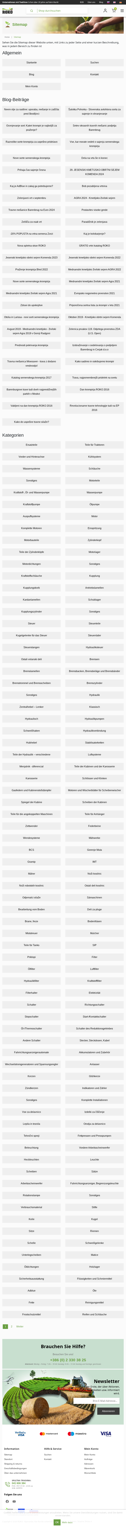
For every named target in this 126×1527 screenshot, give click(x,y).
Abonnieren (108, 1411)
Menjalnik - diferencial (31, 766)
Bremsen (94, 659)
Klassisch (94, 707)
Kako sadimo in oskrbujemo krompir (94, 361)
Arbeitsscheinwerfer (31, 1183)
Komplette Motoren (31, 528)
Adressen (88, 1464)
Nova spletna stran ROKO (31, 245)
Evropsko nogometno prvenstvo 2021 (94, 293)
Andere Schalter (31, 1040)
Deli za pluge (94, 909)
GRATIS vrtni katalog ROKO (94, 245)
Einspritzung (94, 528)
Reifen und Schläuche (94, 1314)
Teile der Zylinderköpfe (31, 552)
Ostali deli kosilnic (94, 885)
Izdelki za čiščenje (94, 1112)
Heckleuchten (31, 1159)
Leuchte (94, 1159)
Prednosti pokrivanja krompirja (31, 345)
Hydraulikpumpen (94, 719)
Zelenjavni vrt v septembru (31, 198)
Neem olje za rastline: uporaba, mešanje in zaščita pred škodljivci (31, 111)
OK (57, 1522)
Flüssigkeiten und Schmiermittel (94, 1278)
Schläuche (94, 468)
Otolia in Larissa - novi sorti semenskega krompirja (31, 317)
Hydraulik (94, 695)
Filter (94, 957)
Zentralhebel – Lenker (31, 707)
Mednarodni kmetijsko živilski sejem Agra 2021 (94, 281)
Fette (31, 1302)
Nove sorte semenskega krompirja (31, 158)
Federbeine (94, 826)
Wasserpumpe (94, 492)
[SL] (108, 2)
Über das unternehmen (15, 1473)
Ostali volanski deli (31, 659)
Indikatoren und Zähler (94, 1088)
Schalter (31, 1004)
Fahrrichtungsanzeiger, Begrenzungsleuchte (94, 1183)
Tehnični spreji (31, 1135)
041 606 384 (19, 1483)
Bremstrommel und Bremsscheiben (31, 683)
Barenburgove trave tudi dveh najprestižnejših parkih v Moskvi (32, 391)
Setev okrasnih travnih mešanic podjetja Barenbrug (94, 127)
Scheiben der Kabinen (94, 802)
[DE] (121, 2)
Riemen (94, 1231)
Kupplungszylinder (31, 611)
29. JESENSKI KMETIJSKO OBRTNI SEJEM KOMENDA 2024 (94, 172)
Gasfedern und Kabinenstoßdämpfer (31, 790)
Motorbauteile (31, 540)
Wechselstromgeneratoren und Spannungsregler (31, 1064)
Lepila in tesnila (31, 1124)
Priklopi (31, 957)
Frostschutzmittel (31, 1314)
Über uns (91, 2)
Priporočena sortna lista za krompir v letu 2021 (94, 305)
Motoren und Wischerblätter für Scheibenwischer (94, 790)
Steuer (31, 623)
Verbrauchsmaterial (31, 1207)
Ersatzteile (31, 445)
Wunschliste (90, 1473)
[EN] (114, 2)
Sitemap (8, 1454)
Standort (8, 1459)
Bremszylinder (94, 683)
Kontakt (94, 74)
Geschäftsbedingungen (15, 1468)
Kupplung (94, 576)
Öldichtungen (31, 1267)
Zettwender (31, 826)
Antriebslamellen (94, 587)
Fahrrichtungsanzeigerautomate (31, 1052)
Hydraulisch (31, 719)
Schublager (94, 599)
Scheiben (31, 1171)
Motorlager (94, 552)
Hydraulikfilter (31, 981)
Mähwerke (94, 838)
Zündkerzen (31, 1088)
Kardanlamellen (31, 599)
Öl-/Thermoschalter (31, 1028)
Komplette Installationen (94, 1100)
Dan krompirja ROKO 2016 (94, 389)
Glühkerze (94, 1076)
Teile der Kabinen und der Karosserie (94, 766)
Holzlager (94, 1267)
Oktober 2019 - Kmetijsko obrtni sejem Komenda (94, 317)
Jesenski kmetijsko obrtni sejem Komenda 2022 (94, 257)
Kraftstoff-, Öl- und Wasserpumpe (31, 492)
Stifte (94, 1207)
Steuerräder (94, 635)
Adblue (31, 1290)
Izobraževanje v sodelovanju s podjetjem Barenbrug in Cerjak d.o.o (94, 347)
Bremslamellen (31, 671)
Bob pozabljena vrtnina (94, 186)
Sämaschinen (94, 897)
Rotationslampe (31, 1195)
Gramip (31, 861)
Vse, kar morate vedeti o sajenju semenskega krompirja (94, 144)
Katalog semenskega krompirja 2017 (31, 377)
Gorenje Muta (94, 850)
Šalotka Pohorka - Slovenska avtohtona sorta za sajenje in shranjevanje (94, 111)
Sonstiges (31, 480)
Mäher (31, 873)
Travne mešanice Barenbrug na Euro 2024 (31, 210)
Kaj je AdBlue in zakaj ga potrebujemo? (31, 186)
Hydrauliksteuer (94, 647)
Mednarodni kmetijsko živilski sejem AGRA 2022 (94, 269)
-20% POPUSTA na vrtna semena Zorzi (31, 233)
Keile (31, 1219)
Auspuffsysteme (31, 516)
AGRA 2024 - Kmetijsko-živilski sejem (94, 198)
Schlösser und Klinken (94, 778)
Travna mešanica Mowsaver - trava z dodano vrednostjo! (31, 363)
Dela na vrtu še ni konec (94, 158)
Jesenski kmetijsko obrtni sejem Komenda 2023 (31, 257)
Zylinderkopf (94, 540)
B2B (82, 2)
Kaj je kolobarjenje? (94, 233)
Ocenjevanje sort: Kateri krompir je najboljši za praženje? (31, 127)
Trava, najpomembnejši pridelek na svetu (94, 377)
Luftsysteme (94, 754)
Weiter (19, 1326)
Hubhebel (31, 742)
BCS (31, 850)
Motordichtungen (31, 564)
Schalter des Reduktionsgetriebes (94, 1028)
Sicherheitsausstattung (31, 1278)
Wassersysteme (31, 468)
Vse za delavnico (31, 1112)
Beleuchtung (31, 1147)
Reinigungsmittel (94, 1302)
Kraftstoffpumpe (31, 504)
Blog (101, 2)
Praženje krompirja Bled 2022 (31, 269)
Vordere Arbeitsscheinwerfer (94, 1147)
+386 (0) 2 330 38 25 (68, 1360)
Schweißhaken (31, 730)
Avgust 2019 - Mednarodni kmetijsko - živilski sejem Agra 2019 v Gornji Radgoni (31, 331)
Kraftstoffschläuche (31, 576)
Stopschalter (31, 1016)
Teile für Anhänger (94, 814)
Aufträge (88, 1459)
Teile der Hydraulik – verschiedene (31, 754)
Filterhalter (31, 993)
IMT (95, 861)
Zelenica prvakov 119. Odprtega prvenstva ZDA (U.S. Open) (94, 331)
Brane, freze (31, 921)
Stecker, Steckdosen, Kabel (95, 1040)
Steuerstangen (31, 647)
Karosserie (31, 778)
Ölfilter (31, 969)
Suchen (94, 62)
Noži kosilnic (95, 873)
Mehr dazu (67, 1522)
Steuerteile (94, 623)
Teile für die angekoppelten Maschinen (31, 814)
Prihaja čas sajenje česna (32, 170)
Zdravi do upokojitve (31, 305)
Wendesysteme (31, 838)
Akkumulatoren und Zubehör (94, 1052)
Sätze (94, 1171)
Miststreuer (31, 933)
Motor (94, 516)
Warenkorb (89, 1468)
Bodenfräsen (95, 921)
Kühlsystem (94, 456)
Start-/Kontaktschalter (94, 1016)
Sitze (31, 1231)
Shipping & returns (13, 1464)
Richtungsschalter (94, 1004)
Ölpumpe (95, 504)
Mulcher (94, 933)
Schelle (31, 1243)
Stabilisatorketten (94, 742)
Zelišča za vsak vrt (32, 222)
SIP (94, 945)
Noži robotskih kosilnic (31, 885)
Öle (94, 1290)
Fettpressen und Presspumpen (94, 1135)
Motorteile (94, 480)
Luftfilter (94, 969)
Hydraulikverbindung (94, 730)
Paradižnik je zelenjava (94, 222)
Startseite (31, 62)
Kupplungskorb (31, 587)
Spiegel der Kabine (31, 802)
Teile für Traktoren (94, 445)
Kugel (94, 1219)
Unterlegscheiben (31, 1255)
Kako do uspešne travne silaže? (31, 422)
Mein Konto (31, 86)
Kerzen (31, 1076)
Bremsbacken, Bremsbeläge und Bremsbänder (94, 671)
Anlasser (94, 1064)
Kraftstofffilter (94, 981)
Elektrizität (94, 993)
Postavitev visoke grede (95, 210)
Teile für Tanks (31, 945)
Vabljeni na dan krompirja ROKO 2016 (31, 405)
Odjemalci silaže (31, 897)
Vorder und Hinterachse (31, 456)
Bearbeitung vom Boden (31, 909)
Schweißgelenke (94, 1243)
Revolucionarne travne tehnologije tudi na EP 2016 (94, 407)
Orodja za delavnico (94, 1124)
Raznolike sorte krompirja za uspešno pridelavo (31, 142)
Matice (94, 1255)
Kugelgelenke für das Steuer (31, 635)
